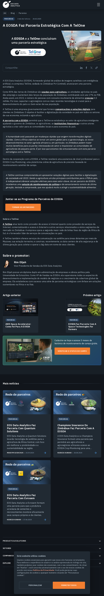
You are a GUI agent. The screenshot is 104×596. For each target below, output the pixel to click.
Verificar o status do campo (72, 351)
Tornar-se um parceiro (23, 207)
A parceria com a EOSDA (15, 120)
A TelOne (7, 224)
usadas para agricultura (54, 92)
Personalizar (35, 585)
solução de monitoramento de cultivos (40, 184)
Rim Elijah (20, 262)
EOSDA (11, 4)
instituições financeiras (66, 123)
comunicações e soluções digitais (72, 109)
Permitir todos (68, 585)
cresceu (89, 98)
